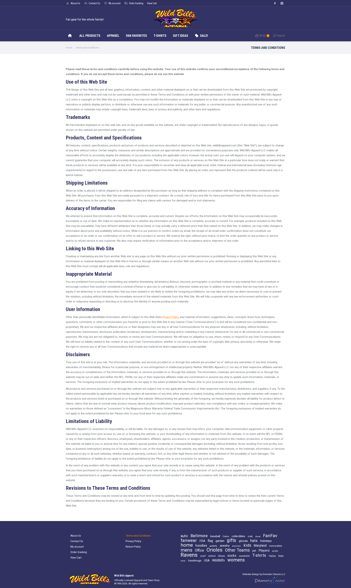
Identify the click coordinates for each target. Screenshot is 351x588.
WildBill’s (218, 560)
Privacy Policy (170, 317)
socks (231, 555)
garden (220, 541)
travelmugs (194, 560)
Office (199, 550)
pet (254, 550)
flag (210, 541)
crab (250, 536)
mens (186, 550)
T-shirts (259, 555)
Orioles (214, 550)
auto (184, 536)
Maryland (260, 545)
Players (264, 550)
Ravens (189, 555)
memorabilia (275, 545)
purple (275, 551)
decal (258, 536)
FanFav (270, 536)
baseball (215, 536)
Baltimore (199, 536)
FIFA (202, 541)
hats (254, 540)
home (187, 545)
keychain (236, 546)
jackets (213, 545)
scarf (203, 556)
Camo (226, 536)
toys (281, 555)
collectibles (238, 536)
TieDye (272, 556)
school (212, 556)
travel (183, 561)
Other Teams (237, 550)
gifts (231, 540)
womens (236, 560)
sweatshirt (244, 556)
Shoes (221, 555)
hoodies (201, 545)
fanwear (189, 540)
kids (247, 545)
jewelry (225, 545)
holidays (266, 541)
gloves (243, 541)
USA (207, 560)
